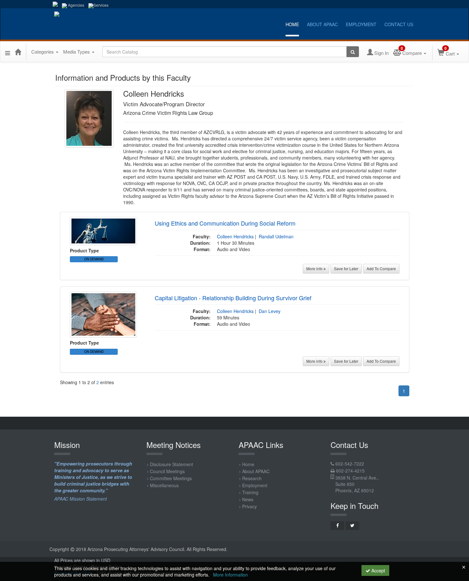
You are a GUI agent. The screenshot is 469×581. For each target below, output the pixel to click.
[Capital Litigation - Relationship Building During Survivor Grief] (103, 314)
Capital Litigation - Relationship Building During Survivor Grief (233, 298)
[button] (7, 52)
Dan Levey (269, 311)
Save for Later (346, 268)
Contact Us (398, 24)
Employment (361, 24)
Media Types (77, 51)
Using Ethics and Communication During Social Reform (225, 223)
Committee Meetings (171, 478)
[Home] (18, 52)
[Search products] (352, 51)
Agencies (75, 5)
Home (292, 24)
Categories (43, 51)
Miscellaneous (164, 485)
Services (100, 5)
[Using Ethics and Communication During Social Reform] (103, 230)
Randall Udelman (276, 236)
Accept (377, 570)
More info (315, 268)
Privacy (249, 506)
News (247, 499)
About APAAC (322, 24)
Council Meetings (167, 471)
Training (250, 492)
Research (252, 478)
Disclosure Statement (171, 464)
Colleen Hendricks (235, 236)
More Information (230, 574)
